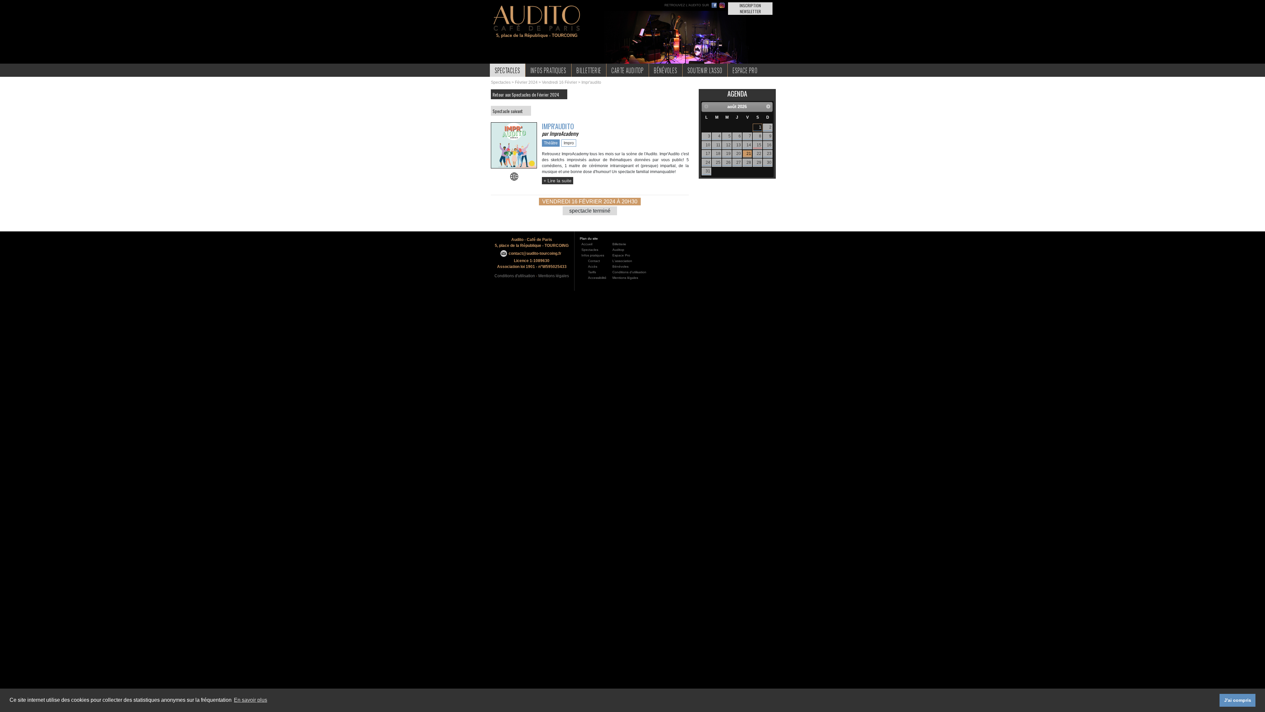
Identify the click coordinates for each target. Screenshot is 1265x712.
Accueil (586, 244)
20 (738, 153)
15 (759, 145)
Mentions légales (553, 276)
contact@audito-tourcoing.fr (535, 253)
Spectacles (507, 70)
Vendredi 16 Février (559, 82)
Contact (594, 261)
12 (728, 145)
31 (708, 171)
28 (748, 162)
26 (728, 162)
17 (708, 153)
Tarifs (592, 272)
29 (759, 162)
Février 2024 (526, 82)
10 (708, 145)
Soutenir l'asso (705, 70)
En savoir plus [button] (250, 700)
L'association (622, 261)
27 (738, 162)
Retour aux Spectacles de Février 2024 (525, 94)
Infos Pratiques (548, 70)
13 (738, 145)
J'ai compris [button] (1237, 700)
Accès (592, 266)
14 (748, 145)
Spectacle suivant (507, 110)
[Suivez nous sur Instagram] (722, 5)
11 (718, 145)
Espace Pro (745, 70)
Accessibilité (597, 278)
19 (728, 153)
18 (718, 153)
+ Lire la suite (558, 180)
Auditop (618, 250)
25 (718, 162)
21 (748, 153)
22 (759, 153)
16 (769, 145)
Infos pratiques (592, 255)
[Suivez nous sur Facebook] (714, 5)
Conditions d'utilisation (514, 276)
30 (769, 162)
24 (708, 162)
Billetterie (588, 70)
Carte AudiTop (627, 70)
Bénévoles (665, 70)
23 (769, 153)
